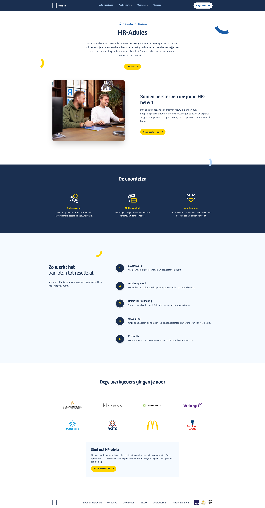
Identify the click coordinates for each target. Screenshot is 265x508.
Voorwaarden (160, 502)
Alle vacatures (106, 4)
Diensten (129, 23)
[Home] (120, 23)
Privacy (143, 502)
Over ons (141, 4)
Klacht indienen (181, 502)
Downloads (128, 502)
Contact (157, 4)
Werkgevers (124, 4)
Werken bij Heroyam (91, 502)
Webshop (112, 502)
